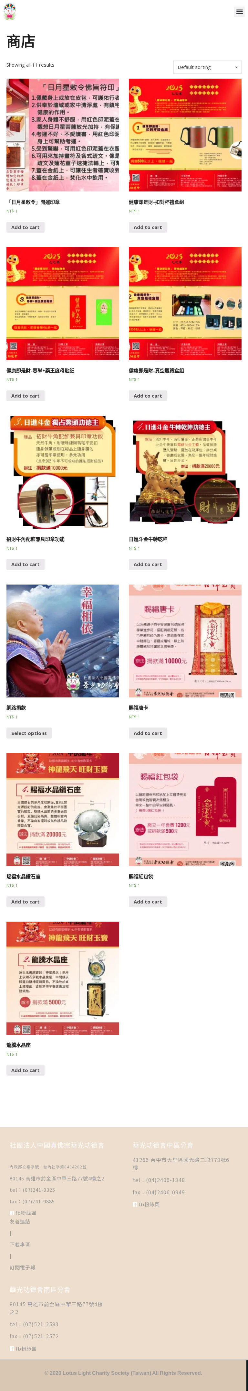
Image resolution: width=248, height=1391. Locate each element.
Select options (29, 733)
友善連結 (20, 1221)
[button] (239, 11)
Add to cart (25, 227)
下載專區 (20, 1244)
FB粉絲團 (25, 1212)
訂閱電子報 (23, 1267)
